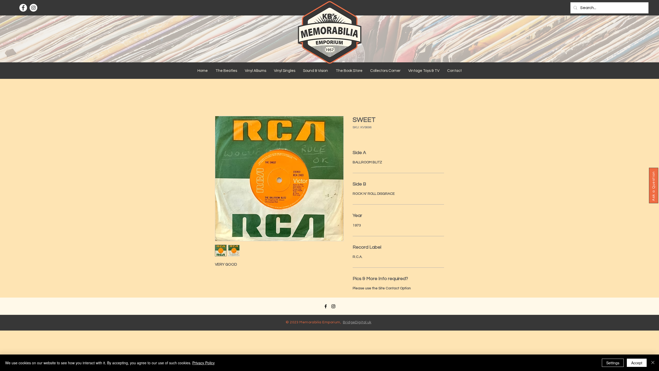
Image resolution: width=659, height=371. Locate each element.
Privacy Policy (203, 362)
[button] (226, 71)
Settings (612, 362)
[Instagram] (33, 8)
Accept (636, 362)
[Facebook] (23, 8)
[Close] (653, 363)
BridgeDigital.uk (357, 322)
